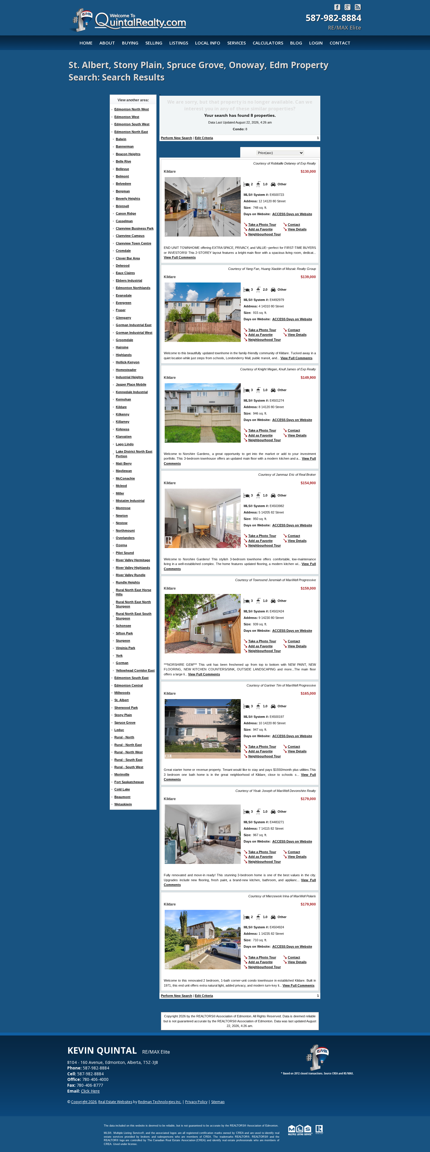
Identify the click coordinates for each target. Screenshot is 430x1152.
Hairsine (122, 347)
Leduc (119, 730)
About (107, 43)
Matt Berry (124, 463)
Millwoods (122, 692)
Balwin (121, 139)
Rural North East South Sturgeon (134, 616)
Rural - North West (128, 752)
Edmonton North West (131, 109)
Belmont (122, 176)
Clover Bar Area (128, 258)
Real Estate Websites (115, 1101)
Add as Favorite (260, 229)
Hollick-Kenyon (128, 362)
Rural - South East (128, 759)
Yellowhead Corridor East (135, 670)
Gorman (122, 663)
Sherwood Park (126, 707)
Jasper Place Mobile (131, 384)
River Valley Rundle (130, 575)
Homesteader (126, 370)
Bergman (123, 191)
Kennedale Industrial (132, 392)
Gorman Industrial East (134, 325)
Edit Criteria (204, 138)
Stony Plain (123, 715)
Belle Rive (123, 161)
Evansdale (124, 295)
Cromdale (123, 250)
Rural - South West (128, 767)
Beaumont (122, 797)
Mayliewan (124, 471)
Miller (120, 493)
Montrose (123, 508)
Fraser (120, 310)
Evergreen (123, 302)
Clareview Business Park (135, 228)
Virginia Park (125, 648)
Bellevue (122, 169)
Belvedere (123, 183)
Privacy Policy (196, 1101)
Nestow (122, 523)
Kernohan (123, 399)
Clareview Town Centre (133, 243)
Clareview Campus (130, 235)
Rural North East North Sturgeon (133, 604)
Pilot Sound (125, 552)
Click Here (90, 1091)
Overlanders (125, 538)
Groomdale (124, 340)
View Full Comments (180, 257)
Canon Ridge (126, 213)
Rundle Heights (128, 582)
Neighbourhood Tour (264, 234)
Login (316, 43)
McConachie (125, 478)
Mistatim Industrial (130, 500)
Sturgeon (123, 640)
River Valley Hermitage (133, 560)
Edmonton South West (131, 124)
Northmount (125, 530)
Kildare (121, 407)
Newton (122, 515)
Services (236, 43)
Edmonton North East (131, 131)
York (119, 655)
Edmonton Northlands (133, 288)
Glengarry (123, 317)
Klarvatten (124, 436)
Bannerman (125, 146)
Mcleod (121, 485)
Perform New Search (176, 138)
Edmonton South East (131, 677)
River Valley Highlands (133, 567)
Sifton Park (124, 633)
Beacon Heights (128, 154)
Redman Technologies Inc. (159, 1101)
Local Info (207, 43)
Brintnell (122, 206)
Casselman (124, 221)
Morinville (121, 774)
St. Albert (121, 700)
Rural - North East (128, 745)
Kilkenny (122, 414)
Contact (340, 43)
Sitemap (218, 1101)
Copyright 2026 (84, 1101)
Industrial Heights (129, 377)
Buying (130, 43)
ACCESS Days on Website (292, 214)
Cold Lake (122, 789)
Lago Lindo (125, 444)
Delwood (123, 265)
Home (86, 43)
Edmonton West (126, 117)
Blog (296, 43)
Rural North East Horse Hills (133, 592)
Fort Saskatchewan (129, 782)
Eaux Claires (125, 273)
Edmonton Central (128, 685)
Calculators (268, 43)
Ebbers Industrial (129, 280)
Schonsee (123, 625)
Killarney (122, 421)
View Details (297, 229)
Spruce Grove (124, 722)
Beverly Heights (128, 198)
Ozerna (121, 545)
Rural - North (124, 737)
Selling (153, 43)
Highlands (124, 355)
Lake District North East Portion (134, 454)
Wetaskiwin (123, 804)
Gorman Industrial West (134, 332)
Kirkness (122, 429)
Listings (178, 43)
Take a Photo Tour (262, 224)
